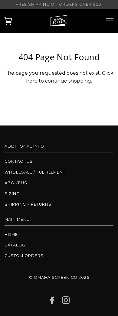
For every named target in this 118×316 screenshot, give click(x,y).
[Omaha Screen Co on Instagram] (66, 302)
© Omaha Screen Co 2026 (59, 277)
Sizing (12, 193)
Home (11, 234)
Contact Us (19, 161)
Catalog (15, 245)
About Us (16, 183)
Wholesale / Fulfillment (35, 172)
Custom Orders (24, 255)
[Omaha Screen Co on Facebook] (52, 302)
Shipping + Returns (28, 204)
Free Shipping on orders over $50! (59, 4)
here (32, 81)
